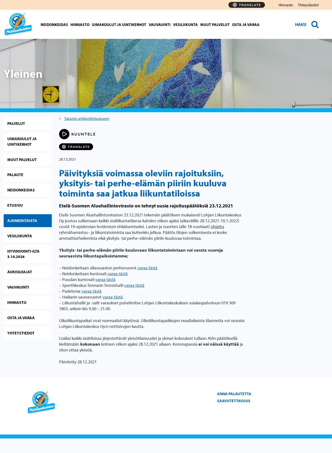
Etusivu (15, 205)
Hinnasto (286, 4)
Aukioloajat (19, 271)
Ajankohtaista (22, 220)
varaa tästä (147, 268)
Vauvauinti (160, 24)
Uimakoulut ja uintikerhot (119, 24)
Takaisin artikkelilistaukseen (86, 118)
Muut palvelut (215, 24)
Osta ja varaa (246, 24)
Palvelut (16, 123)
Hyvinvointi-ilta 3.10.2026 (23, 254)
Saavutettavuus (233, 400)
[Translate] (246, 5)
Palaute (15, 174)
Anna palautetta (234, 393)
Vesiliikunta (185, 24)
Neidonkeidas (54, 24)
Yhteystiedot (308, 4)
